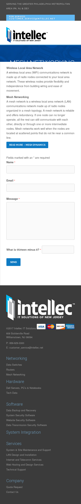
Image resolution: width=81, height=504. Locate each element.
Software (14, 404)
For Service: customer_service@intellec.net (32, 17)
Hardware (15, 381)
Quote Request (14, 487)
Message (13, 199)
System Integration (23, 432)
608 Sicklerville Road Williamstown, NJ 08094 (19, 335)
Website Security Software (20, 420)
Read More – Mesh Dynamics (27, 145)
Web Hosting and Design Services (25, 464)
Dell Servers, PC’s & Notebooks (23, 388)
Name (10, 162)
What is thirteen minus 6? (23, 249)
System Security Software (20, 415)
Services (13, 443)
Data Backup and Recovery (21, 410)
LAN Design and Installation (21, 455)
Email (10, 180)
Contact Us (12, 492)
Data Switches (14, 364)
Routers (10, 369)
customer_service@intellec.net (26, 347)
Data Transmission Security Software (26, 425)
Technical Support (16, 469)
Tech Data (11, 392)
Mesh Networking (15, 374)
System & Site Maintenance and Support (28, 450)
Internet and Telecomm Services (24, 459)
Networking (16, 358)
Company (15, 480)
